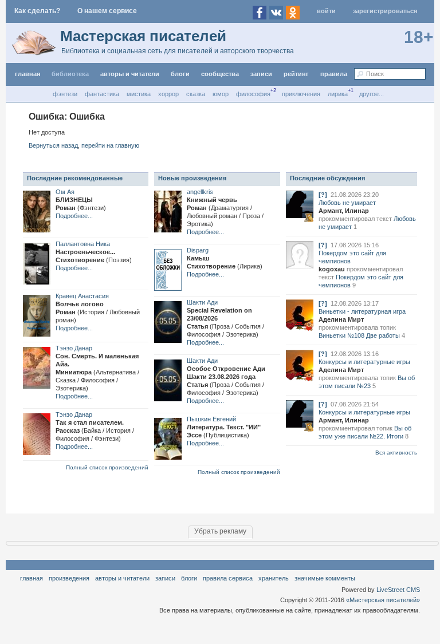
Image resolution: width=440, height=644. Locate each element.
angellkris (200, 191)
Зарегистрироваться (385, 10)
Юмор (221, 93)
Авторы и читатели (122, 578)
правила (333, 73)
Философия (253, 93)
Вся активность (396, 452)
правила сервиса (228, 578)
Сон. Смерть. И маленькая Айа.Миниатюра (97, 372)
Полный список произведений (107, 467)
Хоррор (168, 93)
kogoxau (332, 269)
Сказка (195, 93)
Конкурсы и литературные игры (364, 361)
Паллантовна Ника (83, 243)
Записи (261, 73)
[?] (323, 194)
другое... (371, 93)
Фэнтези (65, 93)
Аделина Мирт (341, 319)
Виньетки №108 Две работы (359, 335)
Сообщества (220, 73)
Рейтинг (296, 73)
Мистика (139, 93)
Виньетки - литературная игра (362, 311)
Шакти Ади (202, 302)
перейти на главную (110, 145)
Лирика (338, 93)
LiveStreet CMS (398, 589)
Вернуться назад (53, 145)
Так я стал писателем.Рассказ (95, 430)
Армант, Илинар (344, 210)
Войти (326, 10)
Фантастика (102, 93)
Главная (31, 578)
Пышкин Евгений (211, 419)
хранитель (273, 578)
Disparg (198, 250)
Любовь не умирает (347, 202)
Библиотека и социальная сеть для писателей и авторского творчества (177, 51)
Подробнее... (74, 215)
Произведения (69, 578)
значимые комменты (324, 578)
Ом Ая (65, 191)
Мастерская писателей (143, 36)
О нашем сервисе (107, 10)
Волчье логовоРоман (98, 312)
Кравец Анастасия (82, 296)
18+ (419, 36)
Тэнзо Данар (74, 348)
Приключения (301, 93)
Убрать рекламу (220, 531)
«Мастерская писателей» (383, 599)
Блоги (180, 73)
